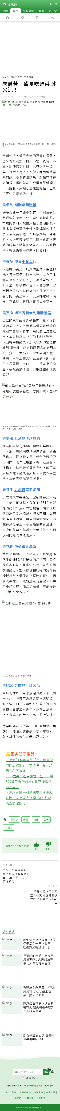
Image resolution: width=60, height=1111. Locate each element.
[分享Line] (22, 17)
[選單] (56, 4)
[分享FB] (7, 17)
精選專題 (38, 1092)
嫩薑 (32, 204)
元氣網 (12, 77)
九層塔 (19, 489)
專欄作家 (41, 1098)
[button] (55, 10)
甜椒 (36, 438)
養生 (15, 11)
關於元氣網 (10, 1092)
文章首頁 (28, 1098)
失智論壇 (28, 11)
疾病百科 (50, 1092)
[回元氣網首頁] (12, 4)
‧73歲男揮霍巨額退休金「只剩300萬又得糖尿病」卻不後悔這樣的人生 (29, 781)
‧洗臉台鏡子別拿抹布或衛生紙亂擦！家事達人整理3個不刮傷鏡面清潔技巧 (29, 797)
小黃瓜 (27, 261)
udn (4, 77)
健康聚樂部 (25, 1092)
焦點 (5, 11)
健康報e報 (32, 1078)
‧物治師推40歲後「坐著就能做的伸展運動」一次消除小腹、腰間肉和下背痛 (29, 765)
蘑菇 (47, 312)
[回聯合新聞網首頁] (4, 4)
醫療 (41, 11)
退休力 (18, 1098)
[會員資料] (51, 4)
